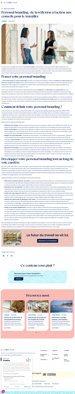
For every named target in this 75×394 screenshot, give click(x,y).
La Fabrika (55, 354)
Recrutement (55, 384)
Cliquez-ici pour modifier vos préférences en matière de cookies (37, 386)
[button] (3, 256)
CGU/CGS (47, 384)
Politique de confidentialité (34, 384)
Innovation (43, 359)
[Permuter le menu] (1, 2)
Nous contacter (66, 360)
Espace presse (66, 355)
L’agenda (54, 350)
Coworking (43, 350)
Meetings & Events (43, 355)
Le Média (66, 350)
